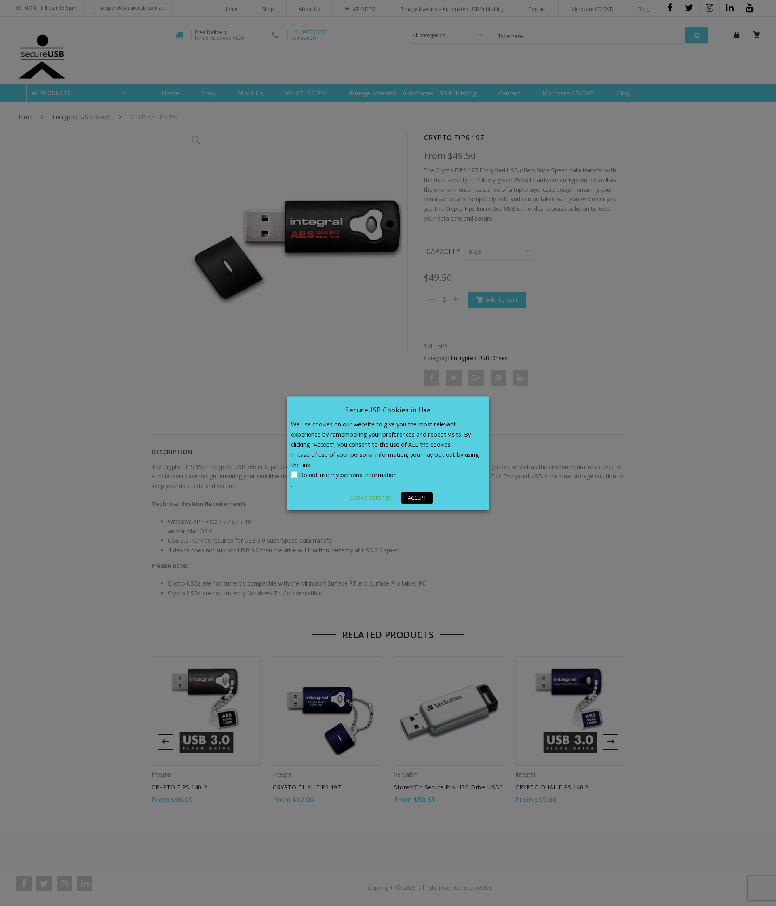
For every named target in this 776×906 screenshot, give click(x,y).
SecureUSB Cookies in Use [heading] (388, 409)
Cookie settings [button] (370, 497)
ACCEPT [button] (417, 497)
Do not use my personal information (348, 475)
